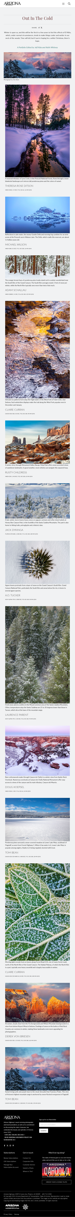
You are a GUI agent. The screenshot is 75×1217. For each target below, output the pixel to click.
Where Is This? (28, 1171)
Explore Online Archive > (15, 1135)
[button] (37, 65)
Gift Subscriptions (10, 1161)
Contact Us (27, 1158)
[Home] (12, 3)
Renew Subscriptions (11, 1158)
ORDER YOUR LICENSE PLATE (56, 1182)
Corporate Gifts (28, 1161)
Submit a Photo (28, 1168)
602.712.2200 (47, 1194)
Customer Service (29, 1164)
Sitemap (16, 1214)
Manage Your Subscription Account (11, 1165)
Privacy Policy (8, 1214)
